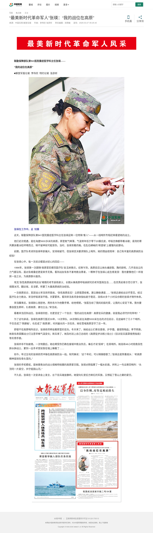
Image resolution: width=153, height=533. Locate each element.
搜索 (139, 4)
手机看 (128, 20)
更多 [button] (65, 4)
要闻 (31, 4)
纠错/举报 (58, 518)
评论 (39, 4)
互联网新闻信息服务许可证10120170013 (82, 518)
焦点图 (18, 13)
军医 (11, 13)
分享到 (140, 20)
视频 (57, 4)
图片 (48, 4)
